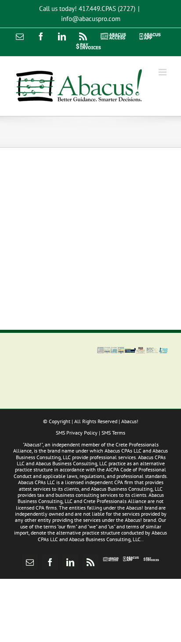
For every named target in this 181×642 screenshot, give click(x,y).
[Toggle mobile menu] (163, 72)
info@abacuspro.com (90, 18)
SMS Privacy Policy (77, 432)
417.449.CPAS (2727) (107, 8)
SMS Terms (113, 432)
